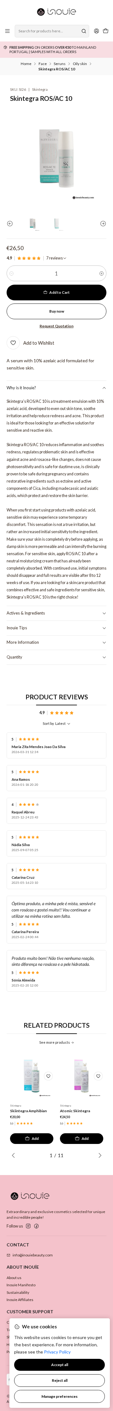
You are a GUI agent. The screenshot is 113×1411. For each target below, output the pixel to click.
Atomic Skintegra (75, 1110)
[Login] (96, 31)
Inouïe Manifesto (21, 1284)
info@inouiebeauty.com (33, 1255)
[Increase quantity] (101, 273)
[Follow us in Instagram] (28, 1226)
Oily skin (80, 64)
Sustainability (18, 1292)
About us (14, 1277)
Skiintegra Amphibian (28, 1110)
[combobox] (52, 31)
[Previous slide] (11, 223)
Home (26, 64)
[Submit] (83, 31)
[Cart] (105, 31)
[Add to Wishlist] (48, 1076)
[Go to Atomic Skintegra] (81, 1076)
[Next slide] (101, 223)
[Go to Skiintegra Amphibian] (31, 1076)
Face (43, 64)
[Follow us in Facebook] (36, 1226)
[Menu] (7, 31)
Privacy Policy (57, 1351)
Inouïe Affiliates (20, 1299)
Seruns (60, 64)
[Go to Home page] (56, 12)
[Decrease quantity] (11, 273)
